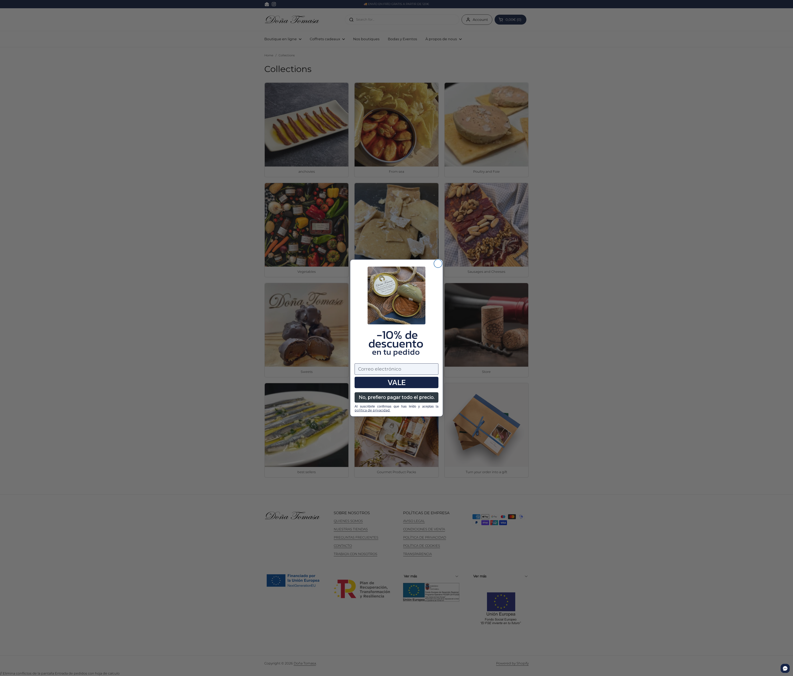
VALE (396, 382)
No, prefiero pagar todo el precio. (396, 397)
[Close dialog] (438, 263)
